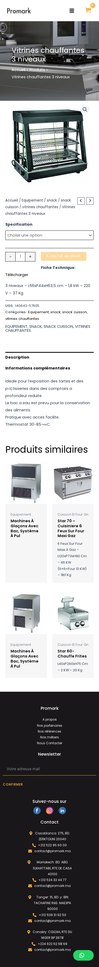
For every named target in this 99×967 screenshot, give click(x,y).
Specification (18, 224)
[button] (85, 109)
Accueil (11, 200)
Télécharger (16, 274)
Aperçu (26, 499)
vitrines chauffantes (40, 207)
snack (52, 200)
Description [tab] (17, 357)
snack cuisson (74, 312)
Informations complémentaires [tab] (37, 368)
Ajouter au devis (63, 256)
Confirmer (13, 784)
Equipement (32, 200)
